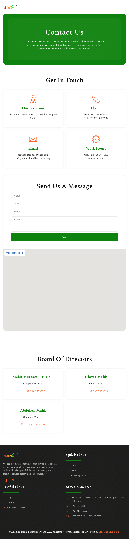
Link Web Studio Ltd (109, 531)
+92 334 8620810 (35, 424)
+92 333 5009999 (98, 391)
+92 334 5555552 (35, 391)
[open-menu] (124, 6)
